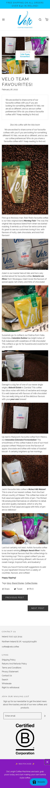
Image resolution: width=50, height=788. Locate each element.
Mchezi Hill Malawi (36, 489)
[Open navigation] (3, 19)
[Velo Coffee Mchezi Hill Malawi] (25, 470)
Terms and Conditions (11, 668)
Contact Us (7, 675)
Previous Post (14, 597)
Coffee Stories (31, 583)
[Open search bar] (40, 19)
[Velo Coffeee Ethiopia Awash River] (25, 528)
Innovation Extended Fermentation (20, 440)
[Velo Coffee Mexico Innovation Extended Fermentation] (25, 418)
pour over (15, 399)
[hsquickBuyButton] (47, 39)
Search (5, 679)
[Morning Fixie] (25, 179)
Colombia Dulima (19, 338)
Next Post (38, 608)
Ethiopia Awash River (30, 550)
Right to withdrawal (10, 687)
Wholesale (6, 683)
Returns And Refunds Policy (14, 664)
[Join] (45, 715)
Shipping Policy (9, 660)
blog (9, 583)
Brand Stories (18, 583)
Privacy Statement (10, 671)
